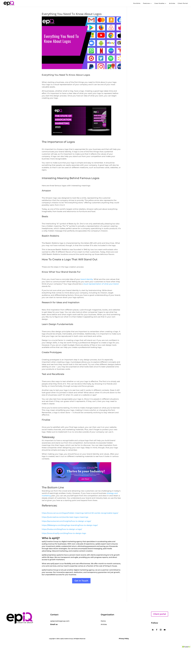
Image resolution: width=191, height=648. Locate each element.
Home (103, 621)
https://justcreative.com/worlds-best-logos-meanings (65, 517)
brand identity (87, 279)
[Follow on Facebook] (156, 629)
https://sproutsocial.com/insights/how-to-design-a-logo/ (66, 521)
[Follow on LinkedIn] (152, 629)
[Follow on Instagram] (160, 629)
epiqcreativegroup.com (59, 621)
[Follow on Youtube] (164, 629)
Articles (172, 3)
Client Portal (183, 3)
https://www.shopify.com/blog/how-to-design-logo (64, 533)
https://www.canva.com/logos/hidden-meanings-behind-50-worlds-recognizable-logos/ (80, 513)
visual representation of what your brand (101, 284)
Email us (54, 624)
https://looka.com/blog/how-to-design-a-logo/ (62, 529)
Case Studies (159, 3)
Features (146, 3)
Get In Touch (81, 580)
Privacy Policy (124, 638)
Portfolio (136, 3)
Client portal (159, 614)
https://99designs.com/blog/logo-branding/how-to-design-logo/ (70, 525)
